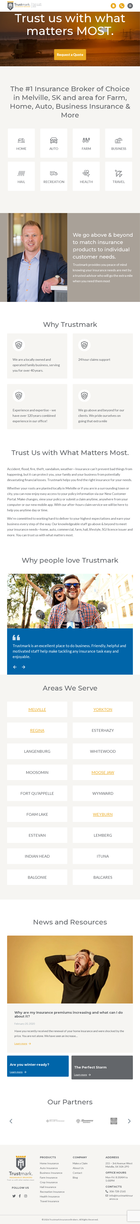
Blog (75, 1177)
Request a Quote (70, 55)
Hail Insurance (48, 1186)
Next (129, 1121)
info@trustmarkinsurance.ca (121, 1197)
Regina (37, 730)
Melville (37, 709)
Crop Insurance (49, 1182)
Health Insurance (50, 1196)
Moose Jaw (103, 772)
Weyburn (103, 814)
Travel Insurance (49, 1201)
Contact (77, 1172)
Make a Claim (80, 1163)
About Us (78, 1168)
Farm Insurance (48, 1177)
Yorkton (102, 709)
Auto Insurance (49, 1168)
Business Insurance (51, 1172)
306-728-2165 (117, 1191)
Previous (10, 1121)
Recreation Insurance (52, 1191)
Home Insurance (49, 1163)
